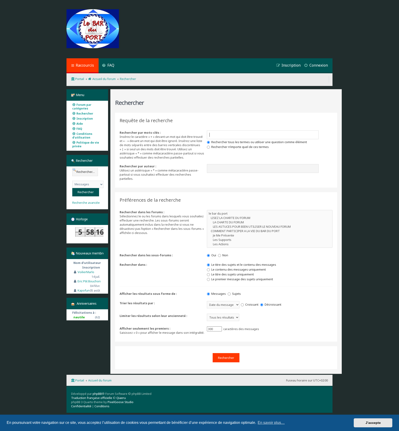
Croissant (251, 304)
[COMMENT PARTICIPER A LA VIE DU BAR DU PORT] (269, 231)
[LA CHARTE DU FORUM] (269, 222)
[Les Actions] (269, 244)
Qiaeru (121, 398)
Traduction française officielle (91, 398)
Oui (213, 255)
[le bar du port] (269, 213)
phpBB (97, 394)
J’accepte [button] (373, 423)
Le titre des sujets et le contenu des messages (243, 265)
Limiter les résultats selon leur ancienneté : (153, 316)
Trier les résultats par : (137, 303)
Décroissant (272, 304)
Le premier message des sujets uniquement (242, 279)
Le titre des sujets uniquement (232, 274)
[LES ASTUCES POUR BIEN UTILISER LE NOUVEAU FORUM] (269, 226)
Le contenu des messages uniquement (238, 269)
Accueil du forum (100, 380)
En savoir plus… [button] (271, 423)
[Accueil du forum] (92, 29)
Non (225, 255)
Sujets (236, 294)
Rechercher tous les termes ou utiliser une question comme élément (259, 142)
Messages (218, 294)
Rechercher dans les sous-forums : (146, 255)
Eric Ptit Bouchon (89, 281)
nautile (79, 317)
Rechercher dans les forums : (142, 212)
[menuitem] (108, 65)
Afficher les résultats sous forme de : (148, 294)
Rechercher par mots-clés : (140, 132)
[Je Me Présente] (269, 235)
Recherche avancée (86, 203)
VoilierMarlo (86, 272)
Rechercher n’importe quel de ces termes (240, 147)
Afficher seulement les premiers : (145, 328)
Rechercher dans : (133, 265)
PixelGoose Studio (120, 402)
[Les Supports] (269, 240)
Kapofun (84, 290)
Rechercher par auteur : (138, 166)
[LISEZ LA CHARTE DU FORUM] (269, 218)
